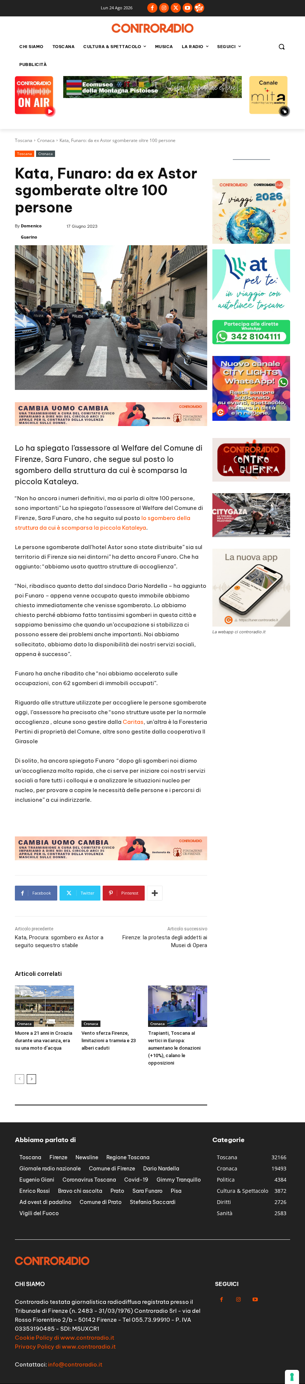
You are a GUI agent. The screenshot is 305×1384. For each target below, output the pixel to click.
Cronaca (46, 140)
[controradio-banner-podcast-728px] (111, 424)
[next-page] (31, 1079)
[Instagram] (164, 8)
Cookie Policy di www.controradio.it (64, 1337)
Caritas (133, 721)
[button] (281, 47)
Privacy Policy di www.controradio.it (65, 1346)
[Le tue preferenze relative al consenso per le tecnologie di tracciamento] (292, 1377)
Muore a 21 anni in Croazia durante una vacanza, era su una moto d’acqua (43, 1040)
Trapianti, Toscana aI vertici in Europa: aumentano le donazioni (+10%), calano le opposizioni (174, 1048)
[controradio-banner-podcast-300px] (251, 418)
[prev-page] (19, 1079)
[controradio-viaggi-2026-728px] (152, 96)
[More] (155, 893)
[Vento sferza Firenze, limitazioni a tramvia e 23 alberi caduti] (111, 1006)
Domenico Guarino (31, 231)
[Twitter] (176, 8)
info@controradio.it (75, 1364)
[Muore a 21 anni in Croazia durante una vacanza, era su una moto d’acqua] (44, 1006)
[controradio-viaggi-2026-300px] (251, 312)
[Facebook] (152, 8)
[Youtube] (188, 8)
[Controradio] (152, 28)
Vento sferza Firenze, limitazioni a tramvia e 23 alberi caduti (108, 1040)
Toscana (23, 140)
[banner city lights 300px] (251, 241)
